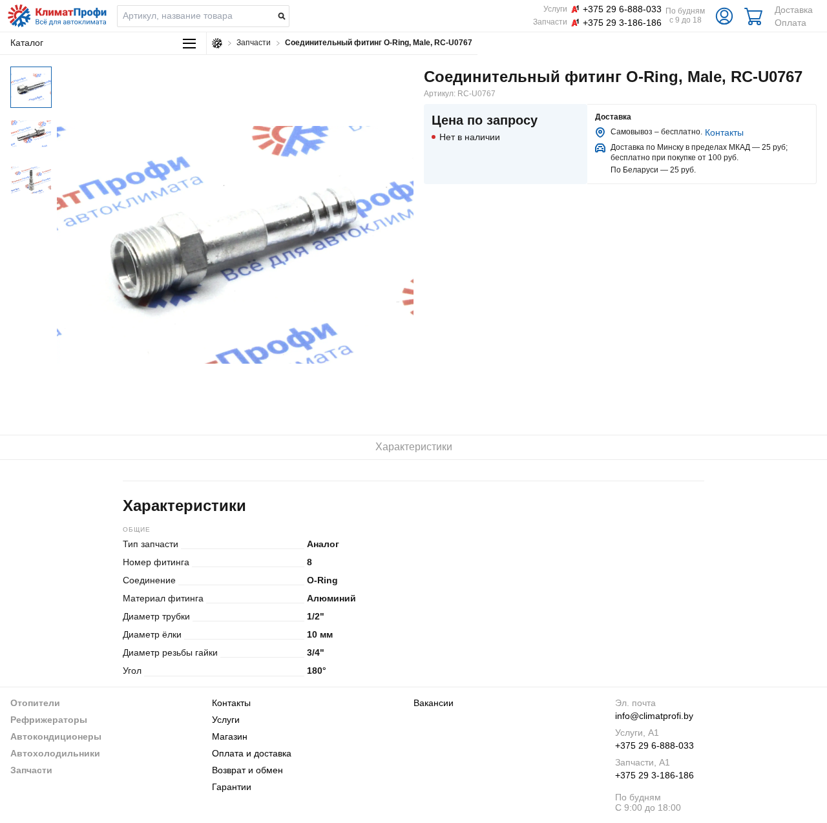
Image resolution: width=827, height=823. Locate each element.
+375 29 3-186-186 (654, 775)
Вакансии (434, 703)
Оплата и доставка (251, 753)
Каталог (26, 42)
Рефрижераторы (48, 719)
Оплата (790, 22)
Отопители (35, 703)
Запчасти (31, 770)
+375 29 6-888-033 (654, 745)
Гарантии (231, 787)
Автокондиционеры (55, 736)
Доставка (794, 9)
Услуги (226, 719)
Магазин (229, 736)
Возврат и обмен (247, 770)
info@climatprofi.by (654, 716)
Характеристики (413, 446)
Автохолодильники (55, 753)
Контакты (724, 132)
